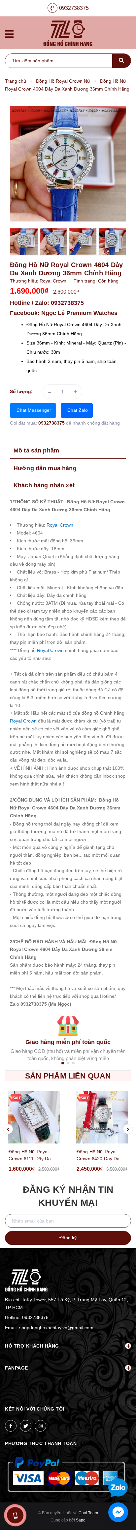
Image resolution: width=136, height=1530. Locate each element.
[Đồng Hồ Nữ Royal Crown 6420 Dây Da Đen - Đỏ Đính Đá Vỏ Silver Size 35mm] (102, 1117)
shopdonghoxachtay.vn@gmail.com (56, 1327)
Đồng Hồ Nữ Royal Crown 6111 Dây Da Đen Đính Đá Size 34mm (30, 1155)
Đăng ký (68, 1237)
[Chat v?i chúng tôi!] (118, 1512)
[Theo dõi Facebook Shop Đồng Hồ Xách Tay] (11, 1426)
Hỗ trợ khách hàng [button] (32, 1346)
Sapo (80, 1520)
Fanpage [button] (16, 1368)
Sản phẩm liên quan (68, 1076)
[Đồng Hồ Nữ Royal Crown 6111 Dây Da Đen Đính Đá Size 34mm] (34, 1117)
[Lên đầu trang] (119, 1466)
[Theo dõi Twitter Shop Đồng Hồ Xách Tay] (25, 1426)
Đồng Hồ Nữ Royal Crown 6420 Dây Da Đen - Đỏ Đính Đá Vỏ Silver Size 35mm (99, 1155)
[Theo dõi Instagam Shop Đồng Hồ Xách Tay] (40, 1426)
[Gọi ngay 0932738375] (15, 1515)
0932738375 (74, 8)
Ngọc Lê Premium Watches (79, 313)
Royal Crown (60, 525)
